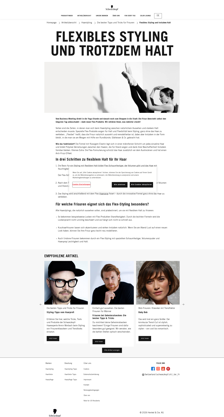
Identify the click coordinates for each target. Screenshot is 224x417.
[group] (112, 304)
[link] (179, 375)
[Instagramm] (158, 369)
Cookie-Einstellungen (81, 184)
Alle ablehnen (119, 185)
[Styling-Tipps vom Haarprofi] (66, 304)
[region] (113, 179)
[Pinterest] (168, 369)
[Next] (183, 304)
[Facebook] (153, 369)
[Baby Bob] (158, 304)
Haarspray (103, 194)
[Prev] (41, 304)
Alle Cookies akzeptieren (141, 185)
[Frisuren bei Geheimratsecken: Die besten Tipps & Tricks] (112, 304)
